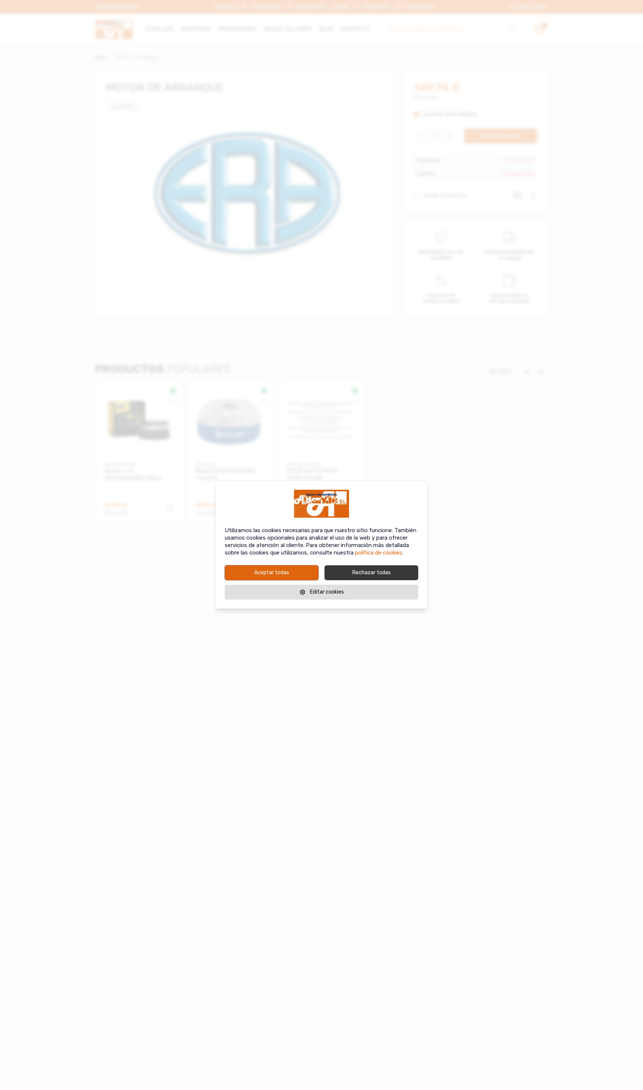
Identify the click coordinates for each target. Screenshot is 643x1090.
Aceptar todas (271, 572)
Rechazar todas (371, 572)
